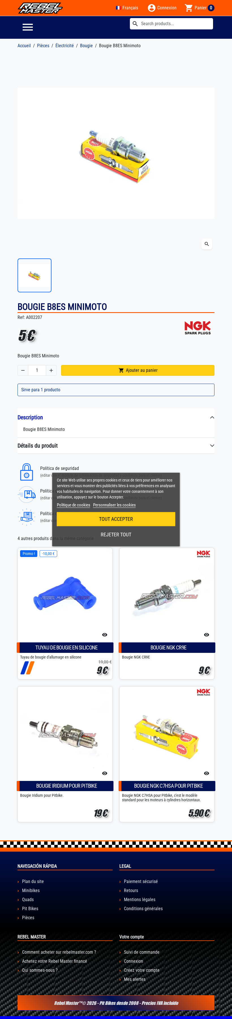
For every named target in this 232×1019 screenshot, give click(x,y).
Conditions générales (143, 908)
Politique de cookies (73, 505)
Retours (130, 890)
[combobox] (171, 24)
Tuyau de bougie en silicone (66, 647)
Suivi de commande (141, 952)
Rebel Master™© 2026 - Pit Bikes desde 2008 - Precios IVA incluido (116, 1003)
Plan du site (32, 881)
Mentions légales (139, 899)
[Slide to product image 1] (34, 275)
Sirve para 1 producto (40, 389)
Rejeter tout (116, 534)
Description (30, 417)
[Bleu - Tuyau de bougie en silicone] (24, 668)
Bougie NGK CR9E (168, 647)
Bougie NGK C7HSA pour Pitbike (168, 786)
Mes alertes (134, 979)
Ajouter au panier (138, 370)
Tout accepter (116, 519)
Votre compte (131, 937)
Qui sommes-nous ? (39, 970)
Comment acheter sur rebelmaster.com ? (58, 952)
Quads (27, 899)
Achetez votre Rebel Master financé (54, 961)
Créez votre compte (141, 970)
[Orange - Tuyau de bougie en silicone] (30, 668)
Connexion (133, 961)
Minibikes (30, 890)
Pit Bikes (29, 908)
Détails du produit (38, 445)
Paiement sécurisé (140, 881)
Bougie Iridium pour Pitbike (66, 786)
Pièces (27, 917)
